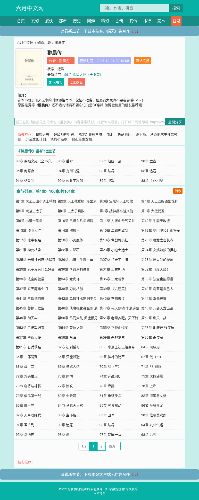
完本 (161, 21)
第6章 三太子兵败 (71, 210)
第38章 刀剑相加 (70, 288)
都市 (63, 21)
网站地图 (99, 493)
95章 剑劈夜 (25, 170)
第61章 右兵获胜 (28, 346)
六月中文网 (30, 8)
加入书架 (56, 82)
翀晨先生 (66, 60)
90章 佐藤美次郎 (70, 180)
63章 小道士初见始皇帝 (117, 346)
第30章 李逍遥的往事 (74, 269)
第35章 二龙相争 (112, 278)
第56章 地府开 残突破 (157, 327)
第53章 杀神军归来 (30, 327)
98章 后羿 (65, 160)
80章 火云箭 (67, 395)
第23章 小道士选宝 (114, 249)
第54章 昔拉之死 (70, 327)
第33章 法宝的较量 (30, 278)
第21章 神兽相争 (28, 249)
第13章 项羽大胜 (28, 230)
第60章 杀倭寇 (152, 337)
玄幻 (35, 21)
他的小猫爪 (58, 139)
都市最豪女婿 (82, 139)
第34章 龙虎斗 (69, 278)
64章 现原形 (150, 346)
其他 (133, 21)
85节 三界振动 (110, 405)
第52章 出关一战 (153, 317)
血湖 (110, 134)
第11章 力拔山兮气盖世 (117, 220)
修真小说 (44, 42)
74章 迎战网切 (110, 376)
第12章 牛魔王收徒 (155, 220)
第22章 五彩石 (69, 249)
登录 (176, 21)
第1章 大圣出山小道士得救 (36, 201)
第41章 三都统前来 (30, 298)
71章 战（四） (152, 366)
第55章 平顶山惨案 (114, 327)
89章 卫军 (107, 180)
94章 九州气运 (69, 170)
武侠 (49, 21)
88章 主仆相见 (152, 180)
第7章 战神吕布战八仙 (116, 210)
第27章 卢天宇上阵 (114, 259)
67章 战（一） (152, 356)
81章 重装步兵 (110, 395)
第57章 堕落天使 (28, 337)
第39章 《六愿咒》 (114, 288)
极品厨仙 (124, 134)
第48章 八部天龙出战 (157, 308)
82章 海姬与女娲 (153, 395)
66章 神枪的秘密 (112, 356)
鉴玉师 (141, 134)
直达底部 (142, 60)
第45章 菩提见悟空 (30, 308)
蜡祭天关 (42, 134)
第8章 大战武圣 (153, 210)
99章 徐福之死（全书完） (83, 74)
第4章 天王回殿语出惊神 (159, 201)
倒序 (178, 190)
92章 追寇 (148, 170)
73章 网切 (65, 376)
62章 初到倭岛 (69, 346)
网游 (91, 21)
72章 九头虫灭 (27, 376)
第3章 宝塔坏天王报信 (116, 201)
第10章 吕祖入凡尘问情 (75, 220)
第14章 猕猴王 (69, 230)
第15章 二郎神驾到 (114, 230)
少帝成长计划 (35, 139)
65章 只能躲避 (69, 356)
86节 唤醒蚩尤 (152, 405)
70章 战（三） (110, 366)
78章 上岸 (148, 385)
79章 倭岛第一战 (28, 395)
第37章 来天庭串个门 (32, 288)
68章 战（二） (27, 366)
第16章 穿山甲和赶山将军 (160, 230)
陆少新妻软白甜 (90, 134)
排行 (147, 21)
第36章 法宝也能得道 (157, 278)
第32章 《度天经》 (155, 269)
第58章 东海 (67, 337)
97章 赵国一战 (110, 160)
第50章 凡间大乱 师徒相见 (78, 317)
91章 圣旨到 (25, 180)
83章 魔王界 (25, 405)
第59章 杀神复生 (112, 337)
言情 (119, 21)
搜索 (176, 8)
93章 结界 (107, 170)
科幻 (105, 21)
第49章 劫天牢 (27, 317)
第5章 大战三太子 (29, 210)
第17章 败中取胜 (28, 239)
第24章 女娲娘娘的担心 (159, 249)
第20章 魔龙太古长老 (157, 239)
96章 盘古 (148, 160)
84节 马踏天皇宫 (70, 405)
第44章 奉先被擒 (153, 298)
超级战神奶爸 (64, 134)
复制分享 (175, 121)
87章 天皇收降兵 (28, 414)
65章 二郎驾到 (27, 356)
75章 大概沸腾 (152, 376)
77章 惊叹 (65, 385)
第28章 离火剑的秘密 (157, 259)
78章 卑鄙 (107, 385)
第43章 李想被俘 (112, 298)
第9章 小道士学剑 (29, 220)
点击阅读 (76, 82)
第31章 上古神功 (112, 269)
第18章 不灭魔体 (70, 239)
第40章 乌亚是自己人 (157, 288)
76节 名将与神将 (28, 385)
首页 (21, 21)
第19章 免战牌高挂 (114, 239)
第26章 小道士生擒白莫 (75, 259)
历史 (77, 21)
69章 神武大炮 (69, 366)
